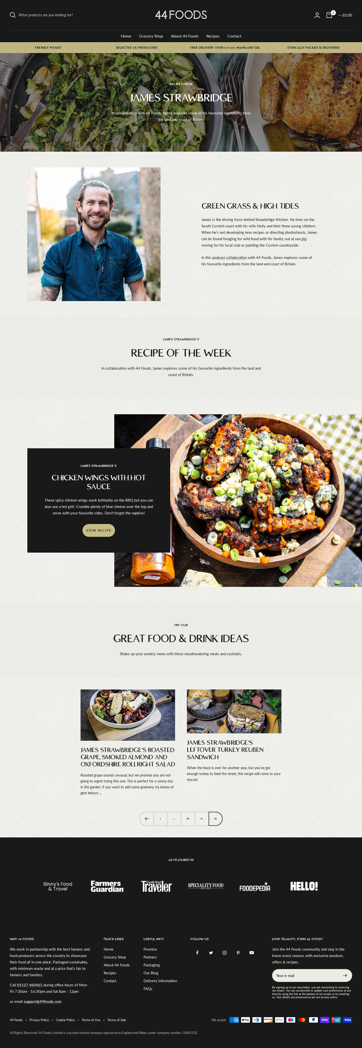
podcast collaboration (229, 257)
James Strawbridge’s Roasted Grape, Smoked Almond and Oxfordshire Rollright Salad (128, 757)
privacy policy (329, 997)
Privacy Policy (39, 1020)
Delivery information (160, 980)
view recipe (98, 530)
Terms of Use (91, 1020)
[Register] (345, 975)
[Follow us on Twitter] (211, 952)
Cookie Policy (65, 1020)
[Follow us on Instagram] (224, 952)
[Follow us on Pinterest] (238, 952)
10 (187, 818)
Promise (150, 949)
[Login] (317, 15)
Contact (234, 36)
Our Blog (151, 973)
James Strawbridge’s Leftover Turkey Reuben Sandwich (225, 750)
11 (202, 818)
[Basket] (329, 15)
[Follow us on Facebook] (197, 952)
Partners (150, 957)
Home (126, 36)
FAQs (148, 988)
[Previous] (146, 819)
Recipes (212, 36)
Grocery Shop (151, 36)
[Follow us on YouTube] (251, 952)
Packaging (152, 965)
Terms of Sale (116, 1020)
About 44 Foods (184, 36)
